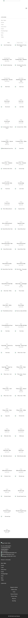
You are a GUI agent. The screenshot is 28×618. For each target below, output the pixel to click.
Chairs (7, 99)
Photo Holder (21, 305)
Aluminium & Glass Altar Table (21, 80)
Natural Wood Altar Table (7, 243)
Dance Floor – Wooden (21, 162)
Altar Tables (21, 78)
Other (21, 99)
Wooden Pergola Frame (21, 510)
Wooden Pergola (7, 510)
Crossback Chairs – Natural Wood (7, 142)
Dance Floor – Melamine (7, 162)
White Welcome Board (7, 470)
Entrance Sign (21, 183)
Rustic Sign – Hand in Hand (21, 345)
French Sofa (7, 203)
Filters (8, 42)
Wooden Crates (7, 490)
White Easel (21, 450)
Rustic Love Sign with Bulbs (21, 325)
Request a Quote (14, 587)
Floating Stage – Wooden (7, 79)
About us (14, 598)
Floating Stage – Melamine (21, 59)
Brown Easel (7, 121)
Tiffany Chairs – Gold (7, 388)
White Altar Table (7, 450)
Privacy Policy (14, 596)
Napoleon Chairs (21, 223)
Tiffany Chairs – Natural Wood (21, 389)
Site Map (14, 600)
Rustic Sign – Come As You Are (7, 346)
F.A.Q (14, 591)
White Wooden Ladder (21, 470)
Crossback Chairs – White (21, 141)
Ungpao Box (7, 430)
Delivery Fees (14, 589)
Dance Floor (7, 161)
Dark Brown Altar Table (7, 183)
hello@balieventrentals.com (10, 552)
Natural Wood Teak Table (7, 283)
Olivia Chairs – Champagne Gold (21, 284)
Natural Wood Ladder (7, 263)
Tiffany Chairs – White (21, 410)
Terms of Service (14, 594)
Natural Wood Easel (21, 243)
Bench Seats (7, 101)
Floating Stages (7, 58)
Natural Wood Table (21, 263)
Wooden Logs (21, 490)
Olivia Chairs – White (7, 305)
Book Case (21, 101)
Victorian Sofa (21, 430)
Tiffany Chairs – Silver (7, 410)
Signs (21, 181)
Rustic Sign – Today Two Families (7, 367)
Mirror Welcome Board (7, 223)
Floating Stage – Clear (7, 59)
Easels (7, 119)
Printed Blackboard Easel (7, 325)
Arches (7, 509)
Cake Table (21, 121)
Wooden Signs (7, 530)
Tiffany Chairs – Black (21, 367)
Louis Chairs (21, 203)
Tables (21, 262)
